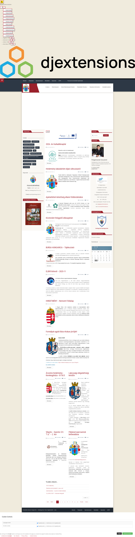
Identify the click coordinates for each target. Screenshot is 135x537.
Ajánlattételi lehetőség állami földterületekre (64, 197)
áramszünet (26, 167)
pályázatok (26, 153)
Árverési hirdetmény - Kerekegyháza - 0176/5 (55, 374)
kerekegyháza (27, 141)
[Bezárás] (4, 7)
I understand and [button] (6, 535)
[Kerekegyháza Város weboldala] (26, 88)
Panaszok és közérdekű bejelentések (75, 80)
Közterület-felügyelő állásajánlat (59, 217)
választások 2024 (27, 150)
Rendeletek (47, 80)
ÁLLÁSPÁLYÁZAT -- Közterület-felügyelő (55, 493)
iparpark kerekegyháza (29, 147)
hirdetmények (35, 141)
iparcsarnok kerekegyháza (29, 161)
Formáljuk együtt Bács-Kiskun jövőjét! (61, 331)
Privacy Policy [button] (25, 535)
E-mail (87, 147)
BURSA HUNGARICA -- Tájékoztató (60, 247)
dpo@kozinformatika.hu (103, 204)
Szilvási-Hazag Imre (32, 510)
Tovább (81, 501)
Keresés (106, 135)
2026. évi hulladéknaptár (56, 144)
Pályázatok (31, 80)
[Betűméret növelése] (14, 40)
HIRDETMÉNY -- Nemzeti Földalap (60, 300)
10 (77, 501)
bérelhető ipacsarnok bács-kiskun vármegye (31, 157)
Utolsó (86, 501)
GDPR (60, 80)
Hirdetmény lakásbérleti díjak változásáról (63, 168)
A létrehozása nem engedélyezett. (53, 523)
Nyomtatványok (39, 80)
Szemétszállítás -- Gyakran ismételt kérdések (56, 490)
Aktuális (24, 80)
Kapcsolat (54, 80)
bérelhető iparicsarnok (36, 153)
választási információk (29, 144)
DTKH (37, 147)
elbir (34, 150)
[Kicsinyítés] (13, 38)
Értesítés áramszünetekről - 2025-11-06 (54, 488)
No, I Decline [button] (16, 535)
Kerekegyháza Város (42, 510)
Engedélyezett (41, 523)
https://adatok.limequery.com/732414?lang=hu (68, 362)
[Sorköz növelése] (12, 42)
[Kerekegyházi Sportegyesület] (102, 221)
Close (47, 131)
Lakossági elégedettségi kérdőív (79, 374)
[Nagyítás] (11, 38)
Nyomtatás (81, 147)
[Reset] (1, 7)
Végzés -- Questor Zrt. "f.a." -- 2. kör (55, 433)
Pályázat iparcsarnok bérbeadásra (77, 433)
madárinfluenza (27, 164)
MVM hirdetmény (50, 485)
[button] (33, 536)
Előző (52, 501)
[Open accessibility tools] (2, 2)
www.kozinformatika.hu (103, 206)
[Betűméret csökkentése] (12, 40)
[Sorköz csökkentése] (10, 42)
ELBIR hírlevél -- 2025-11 (56, 271)
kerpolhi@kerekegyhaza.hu (80, 459)
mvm (34, 164)
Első (48, 501)
